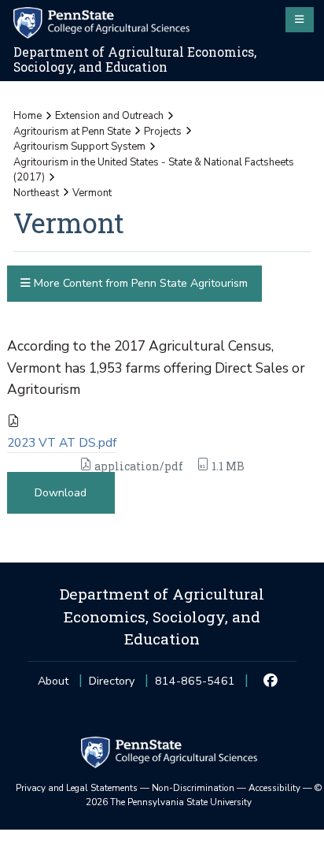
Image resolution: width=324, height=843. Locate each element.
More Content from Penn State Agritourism (139, 283)
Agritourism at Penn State (72, 131)
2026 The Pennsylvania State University (204, 795)
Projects (163, 131)
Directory (111, 681)
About (53, 681)
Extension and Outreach (109, 116)
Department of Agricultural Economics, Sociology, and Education (134, 59)
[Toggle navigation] (299, 19)
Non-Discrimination (193, 788)
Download (61, 492)
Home (27, 116)
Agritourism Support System (79, 146)
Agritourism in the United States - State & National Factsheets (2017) (153, 170)
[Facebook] (271, 681)
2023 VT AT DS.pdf (61, 442)
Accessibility (274, 788)
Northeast (36, 193)
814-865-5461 (195, 686)
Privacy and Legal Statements (77, 788)
